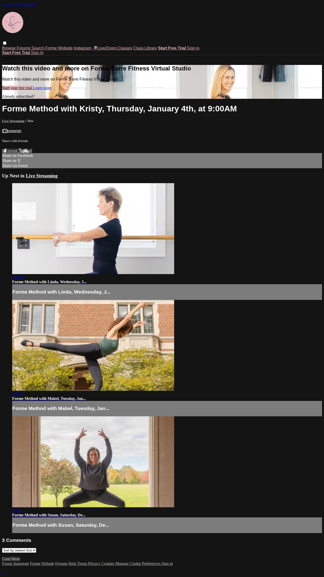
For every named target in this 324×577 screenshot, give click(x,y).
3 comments (11, 131)
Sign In (37, 53)
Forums (24, 48)
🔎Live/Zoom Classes (112, 48)
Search (38, 48)
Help (72, 563)
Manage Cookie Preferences (138, 563)
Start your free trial (17, 88)
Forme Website (59, 48)
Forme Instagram (15, 563)
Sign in (193, 48)
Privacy (94, 563)
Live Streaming (13, 121)
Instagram (82, 48)
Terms (82, 563)
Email (27, 151)
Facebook (10, 151)
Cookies (108, 563)
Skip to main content (18, 4)
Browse (9, 48)
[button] (4, 43)
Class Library (145, 48)
